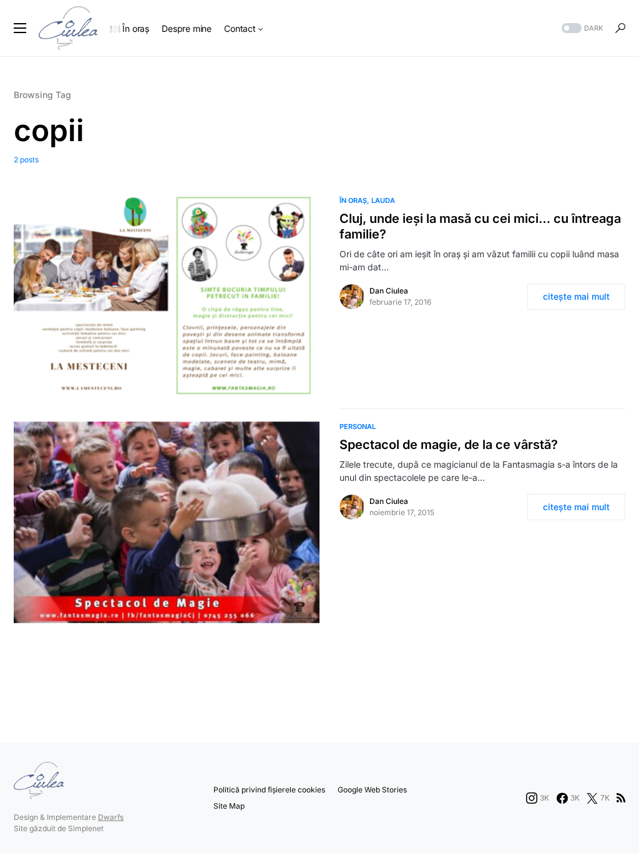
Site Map (229, 806)
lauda (383, 200)
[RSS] (621, 798)
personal (357, 426)
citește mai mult (576, 296)
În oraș (353, 200)
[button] (20, 28)
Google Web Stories (372, 789)
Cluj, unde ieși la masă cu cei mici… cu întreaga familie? (480, 226)
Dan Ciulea (388, 290)
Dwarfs (111, 817)
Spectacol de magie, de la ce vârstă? (448, 444)
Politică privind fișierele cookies (269, 789)
